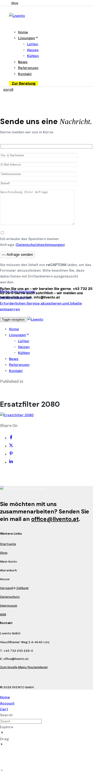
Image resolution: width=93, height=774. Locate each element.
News (23, 62)
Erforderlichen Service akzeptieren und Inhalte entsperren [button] (41, 306)
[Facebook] (11, 437)
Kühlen (33, 56)
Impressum (8, 606)
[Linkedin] (11, 462)
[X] (11, 446)
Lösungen (26, 38)
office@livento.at (55, 519)
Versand (6, 588)
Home (23, 32)
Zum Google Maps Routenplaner (24, 667)
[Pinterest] (11, 454)
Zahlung (22, 588)
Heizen (33, 50)
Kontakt (25, 74)
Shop (3, 553)
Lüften (32, 44)
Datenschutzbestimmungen (40, 245)
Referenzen (28, 68)
